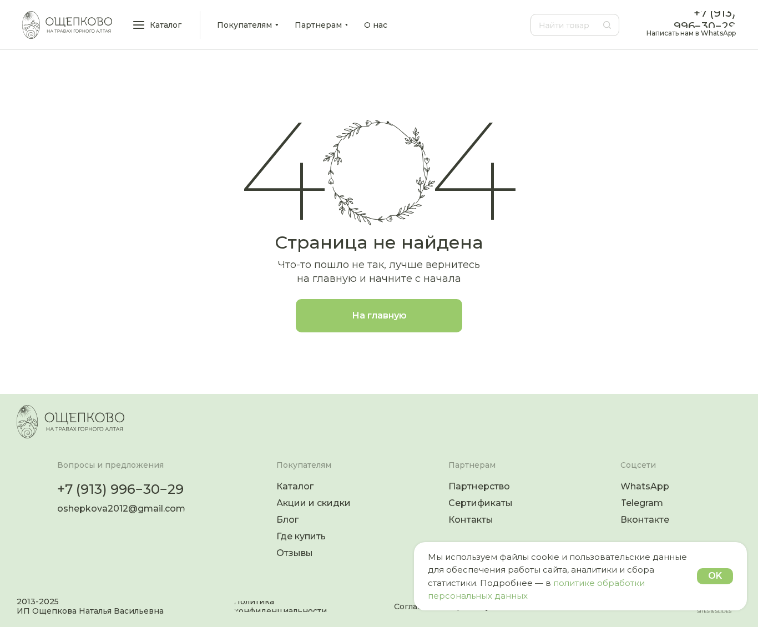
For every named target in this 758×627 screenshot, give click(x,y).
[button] (158, 25)
